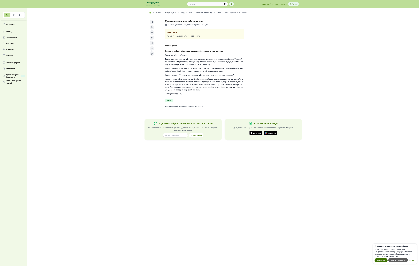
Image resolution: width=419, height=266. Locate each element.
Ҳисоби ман (10, 24)
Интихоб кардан (196, 135)
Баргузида (10, 43)
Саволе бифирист (13, 63)
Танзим (412, 260)
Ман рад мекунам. (398, 260)
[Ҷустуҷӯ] (231, 4)
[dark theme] (20, 15)
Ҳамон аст (381, 260)
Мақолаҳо (10, 49)
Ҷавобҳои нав (11, 38)
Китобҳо (9, 55)
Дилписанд (10, 69)
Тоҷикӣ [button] (294, 4)
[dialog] (395, 254)
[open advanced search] (224, 4)
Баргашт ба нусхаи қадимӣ (13, 82)
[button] (152, 22)
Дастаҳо (9, 32)
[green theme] (7, 15)
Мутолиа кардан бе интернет (15, 76)
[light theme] (13, 15)
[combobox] (206, 4)
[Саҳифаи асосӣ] (150, 12)
